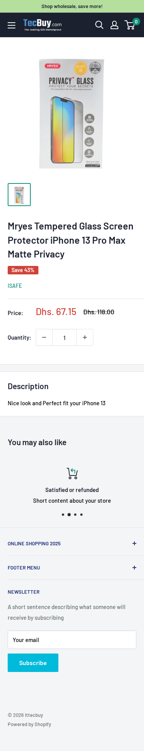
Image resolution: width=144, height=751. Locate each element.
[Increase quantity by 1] (85, 337)
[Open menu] (11, 25)
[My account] (114, 25)
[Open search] (99, 25)
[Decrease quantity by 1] (44, 337)
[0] (130, 25)
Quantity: (19, 337)
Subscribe (33, 662)
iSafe (15, 285)
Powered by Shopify (29, 724)
